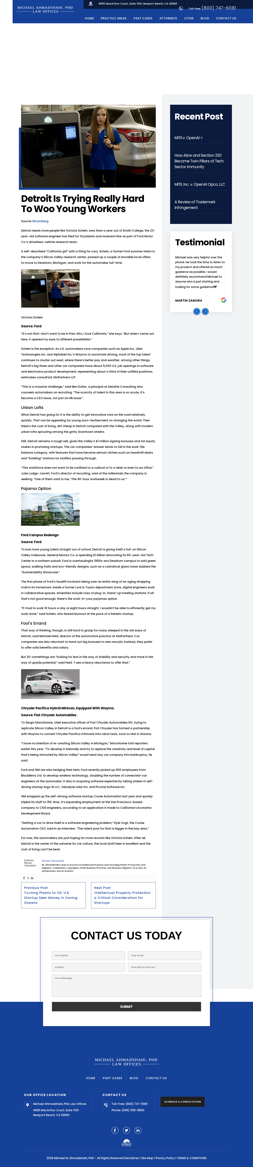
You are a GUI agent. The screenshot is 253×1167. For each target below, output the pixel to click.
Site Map (147, 1158)
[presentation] (196, 311)
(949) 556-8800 (133, 1110)
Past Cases (143, 18)
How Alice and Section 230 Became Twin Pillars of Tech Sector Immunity (199, 161)
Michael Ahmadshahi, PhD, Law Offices (59, 1104)
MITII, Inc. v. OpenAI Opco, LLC (200, 184)
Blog (205, 18)
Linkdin (137, 1130)
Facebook (115, 1130)
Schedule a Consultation (182, 1101)
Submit (126, 1006)
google (224, 300)
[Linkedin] (32, 878)
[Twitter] (28, 878)
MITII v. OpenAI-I (188, 137)
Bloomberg (41, 221)
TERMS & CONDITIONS (191, 1158)
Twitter (126, 1130)
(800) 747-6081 (218, 8)
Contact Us (226, 18)
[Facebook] (24, 878)
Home (89, 18)
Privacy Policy (165, 1158)
